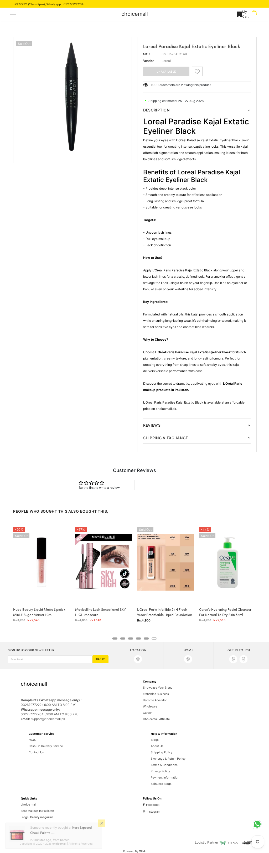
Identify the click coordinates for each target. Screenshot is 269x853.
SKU (146, 54)
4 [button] (138, 638)
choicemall (134, 14)
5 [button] (146, 638)
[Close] (101, 827)
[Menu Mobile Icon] (13, 14)
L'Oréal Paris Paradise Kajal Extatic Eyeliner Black (193, 352)
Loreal (166, 61)
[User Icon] (239, 14)
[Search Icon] (28, 14)
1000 (155, 85)
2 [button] (122, 638)
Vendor (148, 61)
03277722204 (58, 4)
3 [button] (130, 638)
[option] (72, 96)
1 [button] (114, 638)
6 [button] (154, 638)
